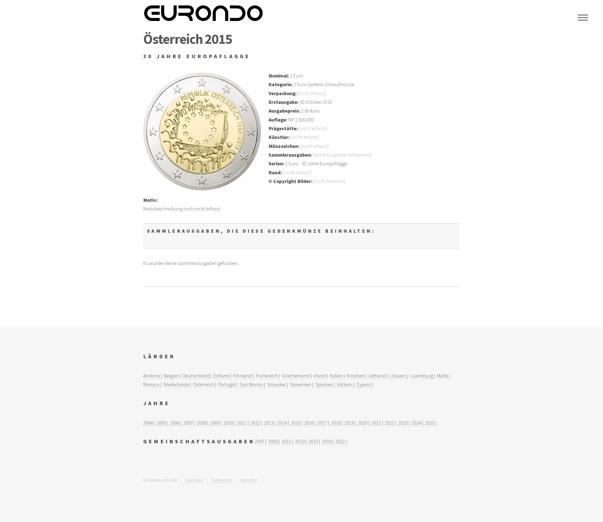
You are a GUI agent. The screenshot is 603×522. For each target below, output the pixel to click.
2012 (255, 423)
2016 (309, 423)
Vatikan (344, 384)
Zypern (363, 384)
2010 (228, 423)
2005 (161, 423)
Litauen (398, 376)
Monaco (151, 384)
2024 (416, 423)
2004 (148, 423)
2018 (336, 423)
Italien (336, 376)
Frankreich (267, 376)
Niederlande (176, 384)
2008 (201, 423)
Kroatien (355, 376)
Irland (320, 376)
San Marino (251, 384)
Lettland (377, 376)
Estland (221, 376)
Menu (583, 17)
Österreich (172, 39)
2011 (242, 423)
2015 (218, 39)
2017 (322, 423)
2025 (430, 423)
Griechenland (296, 376)
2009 (215, 423)
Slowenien (300, 384)
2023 (403, 423)
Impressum (194, 480)
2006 (174, 423)
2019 (349, 423)
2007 (188, 423)
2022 (389, 423)
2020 (362, 423)
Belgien (171, 376)
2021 (376, 423)
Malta (442, 376)
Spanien (324, 384)
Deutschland (196, 376)
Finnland (242, 376)
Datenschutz (222, 480)
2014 (282, 423)
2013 (268, 423)
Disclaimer (248, 480)
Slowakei (276, 384)
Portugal (227, 384)
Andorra (151, 376)
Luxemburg (421, 376)
